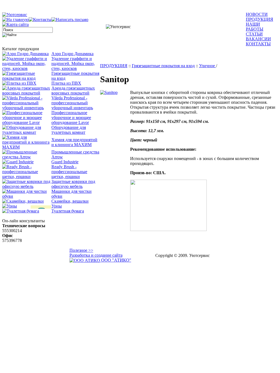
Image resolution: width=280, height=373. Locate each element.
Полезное (81, 250)
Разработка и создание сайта (95, 255)
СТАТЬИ (254, 34)
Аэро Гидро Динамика (72, 53)
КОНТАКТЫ (258, 44)
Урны (56, 206)
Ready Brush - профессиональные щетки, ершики (69, 171)
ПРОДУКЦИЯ (259, 19)
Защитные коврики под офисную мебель (73, 184)
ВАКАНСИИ (258, 39)
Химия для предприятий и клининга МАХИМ (74, 142)
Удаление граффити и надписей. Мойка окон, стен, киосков (73, 63)
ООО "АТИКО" (115, 260)
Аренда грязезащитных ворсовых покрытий (73, 90)
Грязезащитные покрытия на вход (163, 65)
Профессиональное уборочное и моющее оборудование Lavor (71, 117)
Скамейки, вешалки (70, 201)
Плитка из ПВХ (66, 83)
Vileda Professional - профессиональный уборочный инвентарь (72, 103)
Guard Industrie (64, 161)
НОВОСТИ (257, 14)
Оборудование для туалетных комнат (68, 130)
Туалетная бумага (67, 211)
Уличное (207, 65)
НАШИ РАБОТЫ (254, 26)
